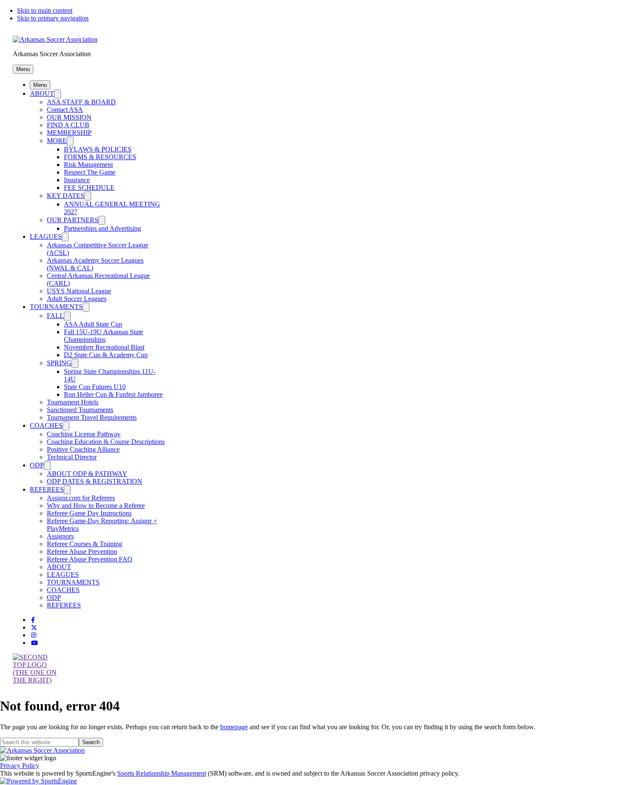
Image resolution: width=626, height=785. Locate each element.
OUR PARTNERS (72, 219)
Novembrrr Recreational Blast (104, 347)
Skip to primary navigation (53, 18)
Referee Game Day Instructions (89, 513)
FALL (55, 315)
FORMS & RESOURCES (100, 156)
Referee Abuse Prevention (82, 551)
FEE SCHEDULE (89, 187)
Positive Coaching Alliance (83, 449)
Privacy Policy (19, 765)
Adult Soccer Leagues (76, 298)
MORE (57, 140)
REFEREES (47, 489)
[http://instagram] (33, 635)
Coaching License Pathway (84, 434)
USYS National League (79, 291)
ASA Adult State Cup (93, 324)
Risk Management (88, 164)
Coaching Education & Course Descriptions (106, 441)
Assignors (60, 536)
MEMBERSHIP (69, 132)
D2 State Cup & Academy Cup (106, 354)
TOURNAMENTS (56, 306)
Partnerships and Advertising (102, 228)
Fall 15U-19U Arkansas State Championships (103, 335)
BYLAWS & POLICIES (98, 149)
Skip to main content (44, 10)
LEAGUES (46, 236)
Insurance (77, 179)
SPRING (59, 363)
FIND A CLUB (68, 125)
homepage (234, 727)
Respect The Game (89, 172)
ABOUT (42, 93)
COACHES (46, 425)
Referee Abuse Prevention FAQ (89, 559)
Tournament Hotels (72, 402)
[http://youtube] (34, 643)
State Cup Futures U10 (95, 386)
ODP (37, 465)
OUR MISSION (69, 117)
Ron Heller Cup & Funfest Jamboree (113, 394)
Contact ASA (65, 109)
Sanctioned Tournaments (80, 409)
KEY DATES (65, 195)
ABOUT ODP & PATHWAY (87, 473)
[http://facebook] (33, 620)
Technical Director (72, 457)
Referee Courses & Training (84, 543)
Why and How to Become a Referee (96, 505)
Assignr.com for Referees (81, 497)
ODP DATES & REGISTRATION (94, 481)
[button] (23, 69)
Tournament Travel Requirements (92, 417)
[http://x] (34, 628)
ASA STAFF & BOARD (81, 102)
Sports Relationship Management (161, 773)
